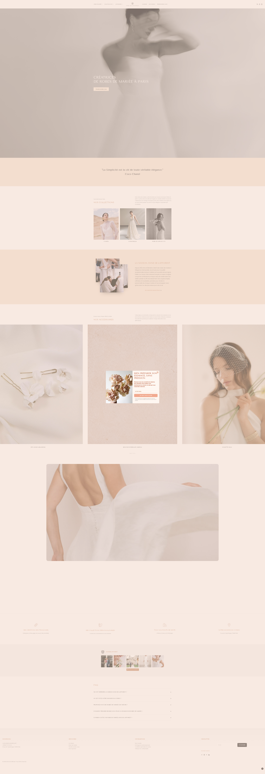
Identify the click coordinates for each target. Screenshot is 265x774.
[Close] (157, 372)
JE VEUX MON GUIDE (146, 395)
